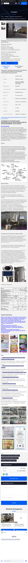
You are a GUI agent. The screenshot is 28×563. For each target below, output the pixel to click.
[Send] (26, 561)
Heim (2, 16)
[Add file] (2, 561)
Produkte (7, 16)
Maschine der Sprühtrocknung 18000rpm (10, 455)
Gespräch (24, 3)
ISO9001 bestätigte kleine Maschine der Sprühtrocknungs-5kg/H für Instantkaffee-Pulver (7, 525)
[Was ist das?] (3, 474)
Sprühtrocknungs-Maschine (15, 16)
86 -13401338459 (23, 0)
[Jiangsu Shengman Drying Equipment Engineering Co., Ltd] (6, 3)
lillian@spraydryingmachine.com (9, 0)
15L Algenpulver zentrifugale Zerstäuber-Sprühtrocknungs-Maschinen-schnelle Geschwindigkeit (20, 525)
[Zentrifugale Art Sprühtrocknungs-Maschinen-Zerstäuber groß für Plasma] (16, 31)
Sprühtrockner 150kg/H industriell (9, 460)
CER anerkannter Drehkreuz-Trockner (10, 458)
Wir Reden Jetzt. (14, 478)
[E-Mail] (6, 474)
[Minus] (26, 532)
